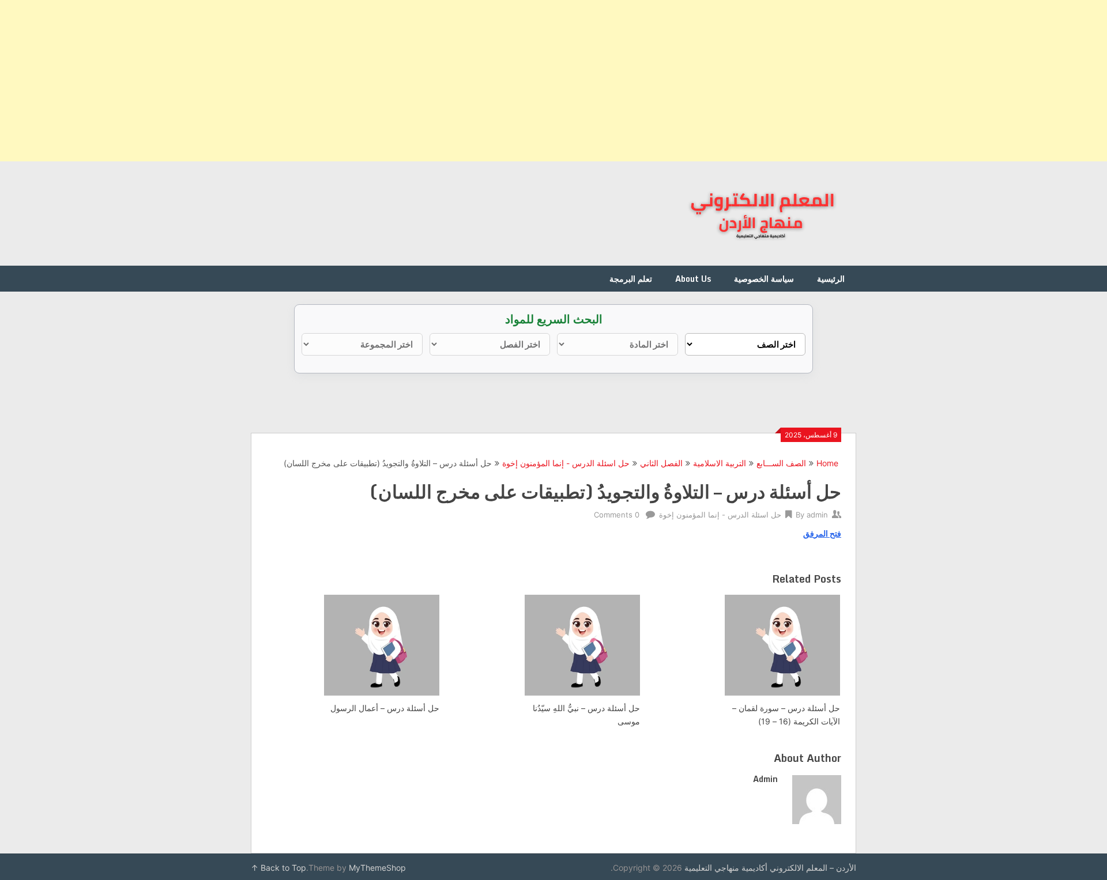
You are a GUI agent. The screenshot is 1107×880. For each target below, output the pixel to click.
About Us (693, 278)
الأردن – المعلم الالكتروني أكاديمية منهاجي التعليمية (770, 868)
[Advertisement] (761, 80)
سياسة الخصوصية (764, 278)
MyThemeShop (377, 868)
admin (817, 514)
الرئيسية (831, 278)
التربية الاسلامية (719, 463)
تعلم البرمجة (630, 278)
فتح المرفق (822, 533)
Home (827, 463)
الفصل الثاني (661, 463)
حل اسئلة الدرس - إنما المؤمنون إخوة (566, 463)
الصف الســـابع (781, 463)
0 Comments (616, 514)
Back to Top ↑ (278, 868)
